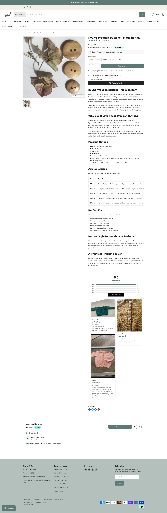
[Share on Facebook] (89, 409)
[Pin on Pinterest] (99, 409)
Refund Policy (37, 500)
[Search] (142, 14)
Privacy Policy (27, 500)
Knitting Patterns (62, 21)
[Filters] (135, 427)
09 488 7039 (31, 473)
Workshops (36, 21)
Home (4, 21)
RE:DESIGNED (48, 21)
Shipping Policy (47, 500)
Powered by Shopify (29, 504)
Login (157, 14)
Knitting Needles (77, 21)
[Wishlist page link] (17, 27)
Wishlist (23, 27)
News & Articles (7, 27)
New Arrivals (131, 21)
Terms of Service (58, 500)
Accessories (91, 21)
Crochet (114, 21)
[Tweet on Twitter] (92, 409)
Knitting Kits (103, 21)
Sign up (119, 483)
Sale (122, 21)
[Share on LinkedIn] (95, 409)
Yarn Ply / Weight (15, 21)
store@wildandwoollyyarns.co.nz (37, 477)
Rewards (141, 21)
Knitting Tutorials (153, 21)
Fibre (27, 21)
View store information (96, 79)
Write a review (120, 427)
